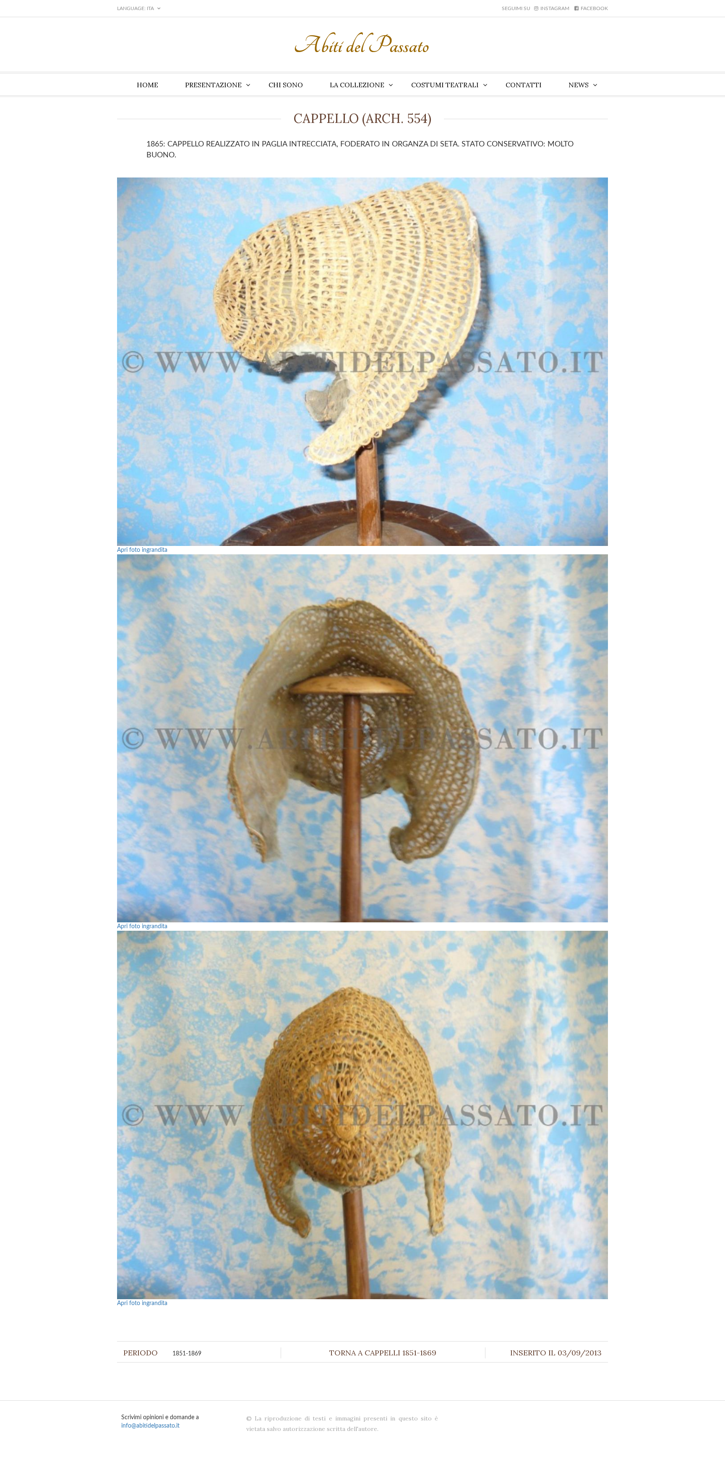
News (579, 85)
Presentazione (213, 85)
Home (147, 85)
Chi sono (286, 85)
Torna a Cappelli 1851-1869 (382, 1353)
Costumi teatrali (445, 85)
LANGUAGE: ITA (136, 8)
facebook (594, 8)
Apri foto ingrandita (142, 550)
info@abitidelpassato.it (150, 1426)
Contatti (524, 85)
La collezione (357, 85)
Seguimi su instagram (535, 8)
